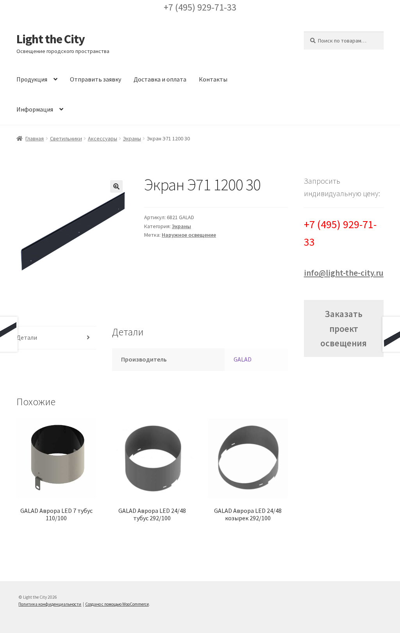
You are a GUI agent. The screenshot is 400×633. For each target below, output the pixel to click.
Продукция (31, 79)
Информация (34, 109)
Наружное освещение (189, 234)
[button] (116, 186)
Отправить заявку (95, 79)
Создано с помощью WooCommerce (117, 604)
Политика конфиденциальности (49, 604)
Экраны (132, 138)
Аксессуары (102, 138)
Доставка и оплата (160, 79)
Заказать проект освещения (343, 328)
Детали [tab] (26, 337)
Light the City (50, 39)
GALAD (243, 359)
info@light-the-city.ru (344, 273)
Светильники (66, 138)
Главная (34, 138)
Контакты (213, 79)
